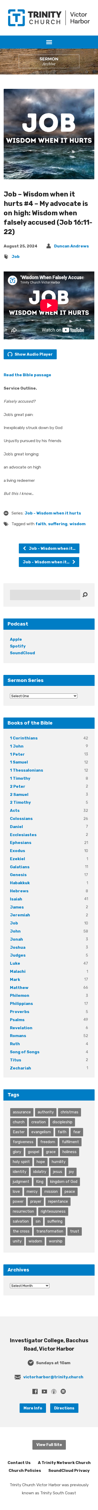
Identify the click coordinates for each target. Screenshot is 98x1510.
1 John (17, 746)
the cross (21, 1231)
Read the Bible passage (27, 375)
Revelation (21, 1028)
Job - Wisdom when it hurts (53, 513)
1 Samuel (19, 762)
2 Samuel (19, 794)
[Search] (85, 595)
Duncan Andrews (71, 246)
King (39, 1181)
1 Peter (17, 754)
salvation (21, 1221)
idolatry (39, 1171)
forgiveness (23, 1141)
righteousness (53, 1211)
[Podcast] (53, 1391)
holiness (69, 1151)
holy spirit (21, 1161)
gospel (33, 1151)
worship (55, 1241)
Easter (19, 1132)
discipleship (62, 1122)
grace (51, 1151)
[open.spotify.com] (63, 1391)
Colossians (21, 818)
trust (74, 1231)
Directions (64, 1408)
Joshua (17, 947)
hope (41, 1161)
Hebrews (19, 891)
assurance (22, 1112)
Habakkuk (20, 883)
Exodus (17, 850)
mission (51, 1191)
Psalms (17, 1019)
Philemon (19, 995)
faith (41, 524)
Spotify (18, 646)
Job (15, 256)
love (16, 1191)
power (18, 1201)
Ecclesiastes (23, 834)
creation (38, 1122)
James (17, 907)
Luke (15, 963)
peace (70, 1191)
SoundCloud (22, 653)
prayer (35, 1201)
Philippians (21, 1003)
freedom (47, 1141)
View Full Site (49, 1444)
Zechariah (20, 1068)
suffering (57, 524)
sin (38, 1221)
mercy (32, 1191)
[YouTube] (44, 1391)
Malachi (18, 971)
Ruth (15, 1044)
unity (17, 1241)
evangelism (41, 1132)
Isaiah (16, 899)
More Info (33, 1408)
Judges (18, 955)
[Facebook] (35, 1391)
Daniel (16, 826)
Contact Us (19, 1462)
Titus (15, 1060)
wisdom (77, 524)
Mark (15, 979)
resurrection (23, 1211)
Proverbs (19, 1011)
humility (59, 1161)
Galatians (20, 867)
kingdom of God (63, 1181)
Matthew (19, 987)
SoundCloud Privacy (69, 1470)
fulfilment (70, 1141)
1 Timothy (20, 778)
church (19, 1122)
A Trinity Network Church (64, 1462)
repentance (58, 1201)
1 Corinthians (24, 738)
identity (19, 1171)
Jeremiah (20, 915)
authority (46, 1112)
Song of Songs (24, 1052)
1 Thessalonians (26, 770)
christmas (69, 1112)
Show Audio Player (33, 354)
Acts (15, 810)
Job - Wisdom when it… (52, 548)
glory (17, 1151)
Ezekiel (17, 859)
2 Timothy (20, 802)
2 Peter (17, 786)
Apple (16, 639)
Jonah (16, 939)
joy (71, 1171)
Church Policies (25, 1470)
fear (76, 1132)
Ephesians (20, 842)
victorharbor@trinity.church (53, 1377)
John (15, 931)
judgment (21, 1181)
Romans (18, 1035)
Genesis (18, 874)
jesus (57, 1171)
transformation (49, 1231)
